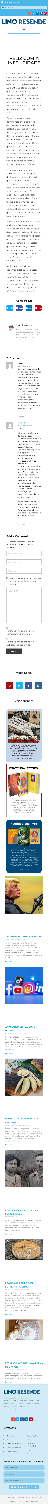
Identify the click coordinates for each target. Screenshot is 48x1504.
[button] (24, 28)
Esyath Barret (23, 423)
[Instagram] (29, 13)
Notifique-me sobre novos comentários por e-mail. (20, 632)
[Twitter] (33, 13)
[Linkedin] (37, 13)
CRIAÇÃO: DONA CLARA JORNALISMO (24, 1501)
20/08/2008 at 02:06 (25, 366)
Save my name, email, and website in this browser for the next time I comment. (23, 581)
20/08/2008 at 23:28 (25, 425)
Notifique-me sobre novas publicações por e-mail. (20, 643)
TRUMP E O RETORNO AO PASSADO (23, 936)
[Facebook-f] (22, 1419)
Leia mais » (9, 961)
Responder (21, 417)
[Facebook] (41, 13)
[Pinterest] (45, 13)
